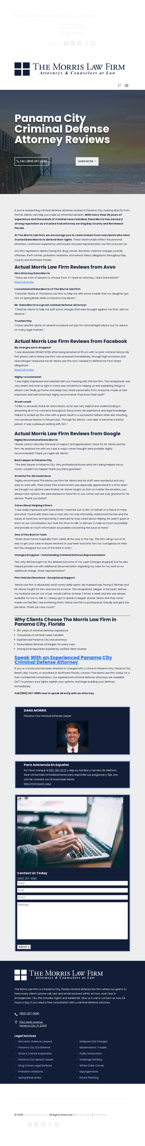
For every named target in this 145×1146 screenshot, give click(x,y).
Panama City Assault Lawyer (35, 1059)
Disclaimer (100, 1115)
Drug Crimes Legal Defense (35, 1065)
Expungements (89, 1071)
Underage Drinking (91, 1059)
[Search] (119, 85)
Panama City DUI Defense (34, 1047)
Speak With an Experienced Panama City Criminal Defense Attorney (63, 659)
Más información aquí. (37, 784)
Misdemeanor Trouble (93, 1047)
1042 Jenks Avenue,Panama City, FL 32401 (33, 1023)
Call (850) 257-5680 (33, 161)
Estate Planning (89, 1077)
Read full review (24, 282)
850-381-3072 (57, 770)
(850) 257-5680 (88, 16)
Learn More (85, 161)
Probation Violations (30, 1071)
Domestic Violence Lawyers (35, 1041)
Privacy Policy (83, 1115)
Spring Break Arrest (29, 1077)
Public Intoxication (91, 1053)
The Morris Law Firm (36, 1115)
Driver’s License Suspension (35, 1053)
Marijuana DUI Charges (93, 1041)
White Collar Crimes (92, 1065)
